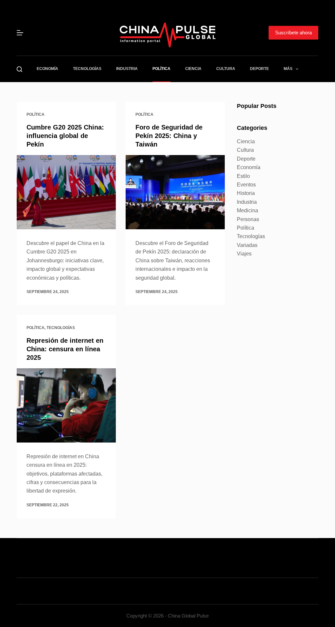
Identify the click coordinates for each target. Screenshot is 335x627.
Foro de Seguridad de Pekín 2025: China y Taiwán (169, 136)
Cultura (225, 68)
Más (288, 68)
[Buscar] (19, 69)
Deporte (259, 68)
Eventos (246, 184)
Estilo (243, 176)
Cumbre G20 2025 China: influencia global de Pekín (65, 136)
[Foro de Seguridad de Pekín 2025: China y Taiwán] (175, 192)
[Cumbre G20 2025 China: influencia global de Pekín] (66, 192)
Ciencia (193, 68)
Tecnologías (87, 68)
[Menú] (20, 32)
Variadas (247, 245)
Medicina (247, 210)
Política (161, 68)
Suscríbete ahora (293, 32)
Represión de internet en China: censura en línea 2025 (64, 349)
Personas (248, 219)
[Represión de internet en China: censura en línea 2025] (66, 405)
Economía (47, 68)
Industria (127, 68)
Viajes (244, 253)
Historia (246, 193)
